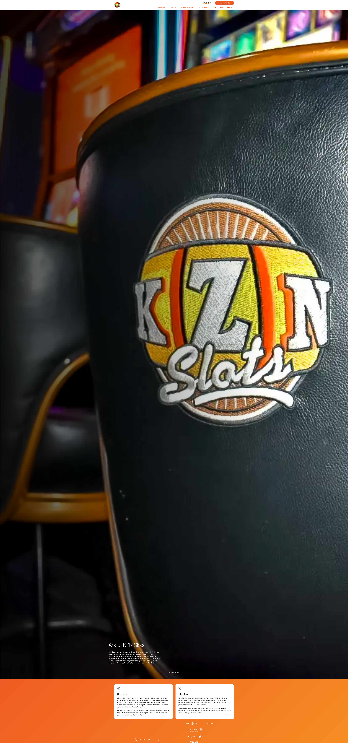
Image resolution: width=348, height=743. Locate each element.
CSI (215, 7)
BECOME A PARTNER (188, 7)
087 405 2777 (206, 3)
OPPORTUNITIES (204, 7)
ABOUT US (161, 7)
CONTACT (230, 7)
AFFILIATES (173, 7)
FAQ (221, 7)
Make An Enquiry (224, 3)
